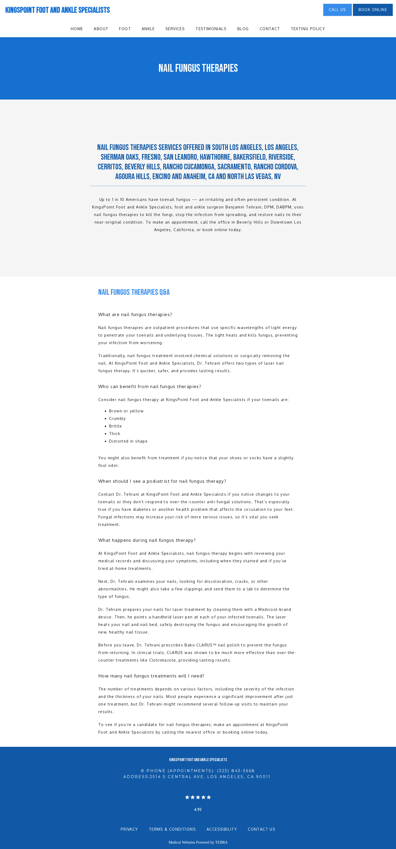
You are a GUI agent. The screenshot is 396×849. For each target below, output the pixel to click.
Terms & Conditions (172, 829)
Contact (270, 28)
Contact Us (261, 829)
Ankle (148, 28)
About (101, 28)
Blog (243, 28)
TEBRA (221, 842)
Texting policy (308, 28)
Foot (125, 28)
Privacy (129, 829)
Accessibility (222, 829)
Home (77, 28)
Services (175, 28)
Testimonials (211, 28)
